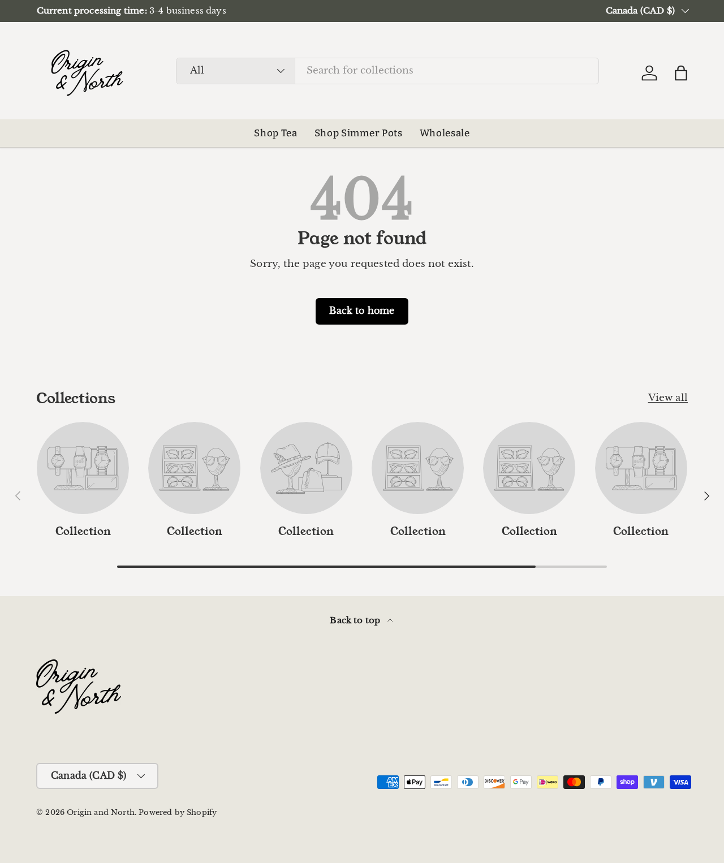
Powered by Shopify (178, 812)
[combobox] (387, 70)
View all (668, 398)
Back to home (361, 310)
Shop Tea (275, 133)
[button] (681, 73)
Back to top (356, 620)
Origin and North (101, 812)
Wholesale (445, 133)
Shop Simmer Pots (358, 133)
